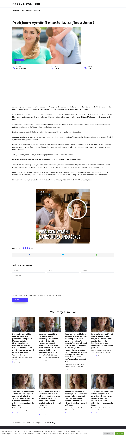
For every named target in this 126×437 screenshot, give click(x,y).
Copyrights (36, 423)
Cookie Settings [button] (108, 433)
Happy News (27, 10)
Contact (26, 423)
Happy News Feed (26, 4)
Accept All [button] (119, 433)
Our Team (17, 423)
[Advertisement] (63, 89)
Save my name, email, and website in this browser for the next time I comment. (37, 295)
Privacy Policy (49, 423)
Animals (16, 10)
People (37, 10)
